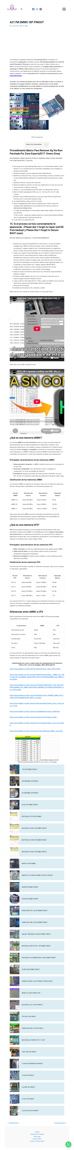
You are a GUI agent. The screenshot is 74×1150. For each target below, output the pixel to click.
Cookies (37, 1132)
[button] (21, 9)
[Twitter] (37, 9)
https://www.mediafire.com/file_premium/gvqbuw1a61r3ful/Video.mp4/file (33, 717)
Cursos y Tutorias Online (37, 1141)
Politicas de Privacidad (37, 1134)
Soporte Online (37, 1139)
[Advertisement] (37, 41)
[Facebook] (33, 9)
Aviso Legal (37, 1136)
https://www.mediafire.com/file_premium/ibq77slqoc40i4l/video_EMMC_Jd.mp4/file (36, 731)
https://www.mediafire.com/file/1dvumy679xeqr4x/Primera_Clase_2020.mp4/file (35, 669)
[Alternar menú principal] (64, 9)
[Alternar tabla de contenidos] (45, 145)
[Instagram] (40, 9)
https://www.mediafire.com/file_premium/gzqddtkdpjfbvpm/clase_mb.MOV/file (35, 711)
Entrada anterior (13, 1123)
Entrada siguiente (60, 1123)
